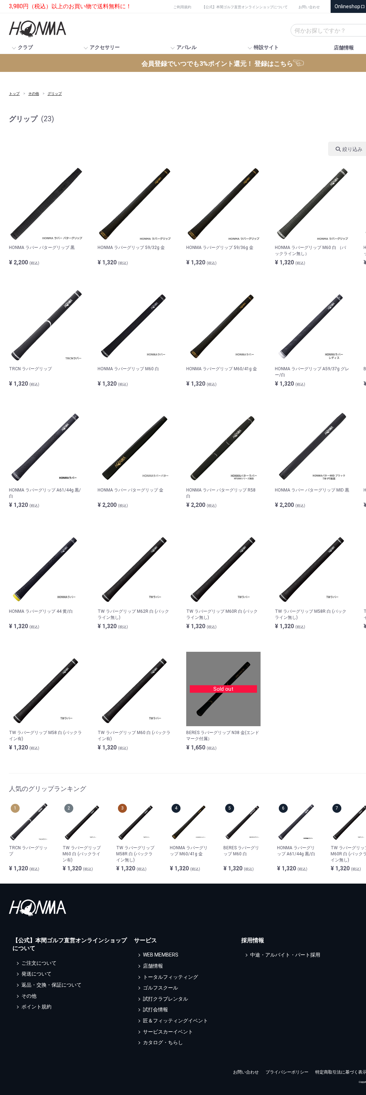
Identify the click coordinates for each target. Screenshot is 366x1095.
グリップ (55, 94)
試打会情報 (155, 1010)
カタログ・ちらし (163, 1042)
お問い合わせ (309, 7)
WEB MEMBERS (160, 955)
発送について (36, 974)
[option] (28, 837)
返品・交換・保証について (51, 985)
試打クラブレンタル (165, 999)
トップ (14, 94)
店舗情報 (344, 47)
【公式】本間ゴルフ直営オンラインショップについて (245, 7)
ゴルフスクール (160, 988)
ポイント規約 (36, 1007)
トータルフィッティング (170, 977)
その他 (33, 94)
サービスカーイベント (168, 1032)
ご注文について (38, 963)
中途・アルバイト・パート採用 (285, 955)
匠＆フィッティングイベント (175, 1020)
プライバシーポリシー (287, 1072)
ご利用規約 (182, 7)
